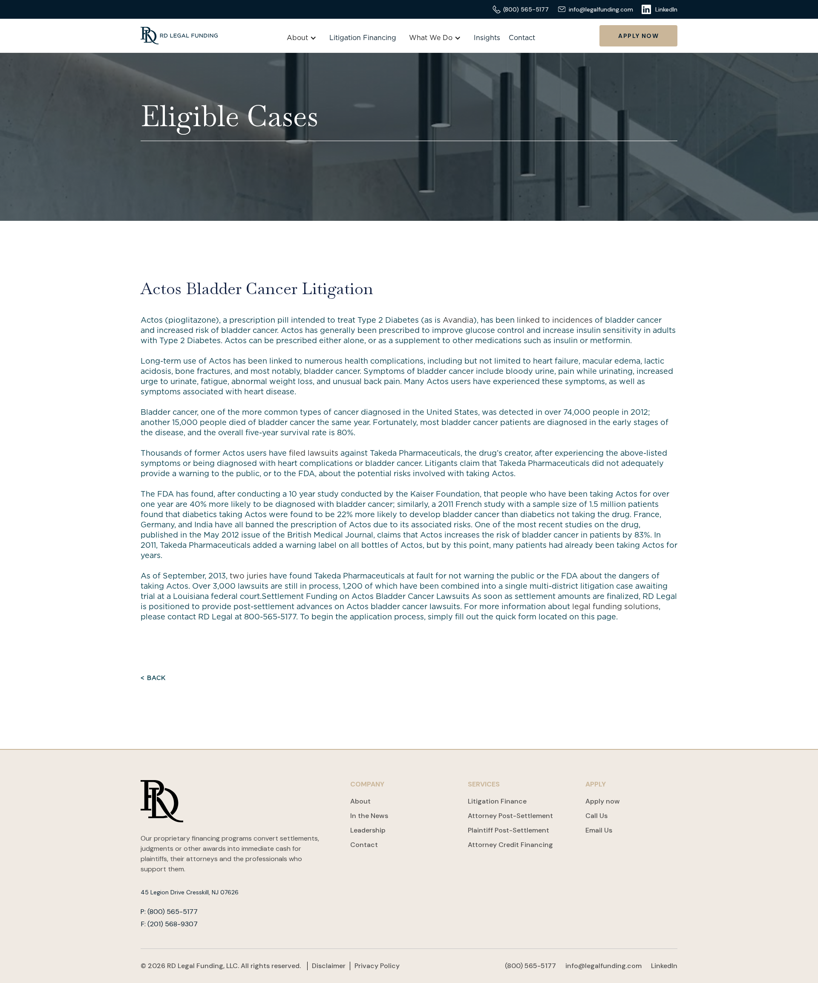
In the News (369, 815)
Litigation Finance (497, 801)
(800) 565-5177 (530, 965)
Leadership (368, 830)
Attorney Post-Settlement (510, 815)
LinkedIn (664, 965)
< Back (153, 678)
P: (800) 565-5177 (169, 912)
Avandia (458, 320)
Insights (487, 38)
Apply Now (638, 36)
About (360, 801)
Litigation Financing (362, 38)
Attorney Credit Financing (510, 844)
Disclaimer (329, 966)
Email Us (598, 830)
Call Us (596, 815)
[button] (301, 38)
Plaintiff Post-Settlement (508, 830)
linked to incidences (555, 320)
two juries (248, 576)
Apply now (602, 801)
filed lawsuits (313, 453)
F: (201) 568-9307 (169, 924)
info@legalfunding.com (603, 965)
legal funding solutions (614, 607)
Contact (522, 38)
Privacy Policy (377, 966)
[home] (179, 35)
